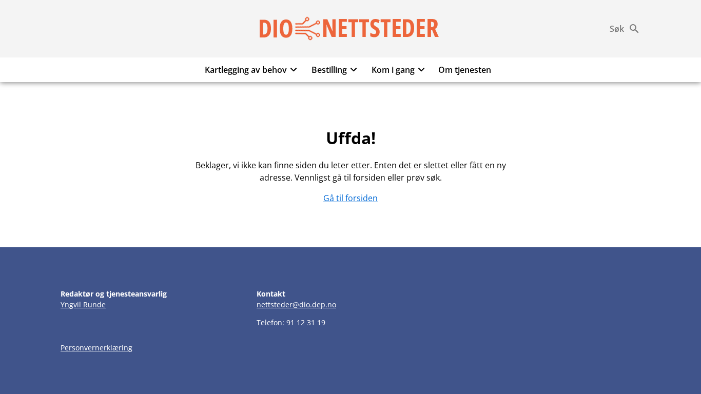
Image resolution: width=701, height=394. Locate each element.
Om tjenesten (464, 69)
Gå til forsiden (350, 198)
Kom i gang (393, 69)
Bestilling (329, 69)
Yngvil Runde (83, 304)
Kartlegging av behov (246, 69)
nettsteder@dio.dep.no (296, 304)
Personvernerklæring (96, 347)
